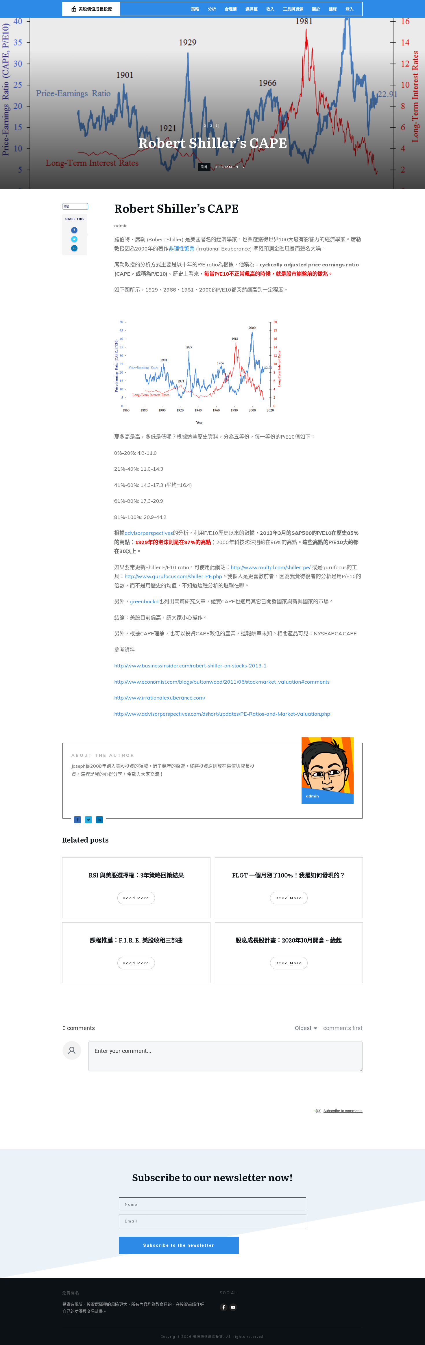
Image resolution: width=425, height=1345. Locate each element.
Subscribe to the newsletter (178, 1245)
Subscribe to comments (343, 1111)
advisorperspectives (149, 533)
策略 (204, 167)
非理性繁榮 (182, 248)
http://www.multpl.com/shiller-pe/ (271, 567)
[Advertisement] (212, 78)
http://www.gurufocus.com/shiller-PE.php (173, 576)
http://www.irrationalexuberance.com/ (159, 697)
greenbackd (144, 601)
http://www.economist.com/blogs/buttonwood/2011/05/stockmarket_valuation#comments (222, 681)
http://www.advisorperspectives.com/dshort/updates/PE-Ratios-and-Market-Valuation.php (222, 713)
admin (121, 225)
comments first (343, 1028)
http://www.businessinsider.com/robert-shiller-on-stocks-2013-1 (190, 665)
